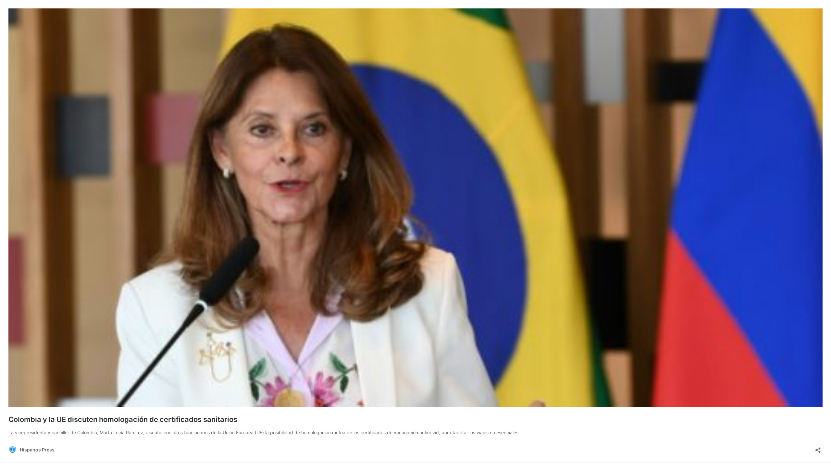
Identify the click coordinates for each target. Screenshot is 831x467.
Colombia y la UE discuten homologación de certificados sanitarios (122, 419)
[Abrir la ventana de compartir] (818, 448)
